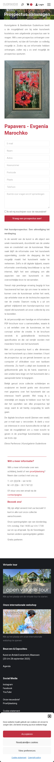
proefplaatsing (37, 471)
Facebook (7, 688)
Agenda (6, 666)
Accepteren (27, 734)
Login (41, 4)
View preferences (27, 750)
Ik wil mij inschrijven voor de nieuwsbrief (26, 211)
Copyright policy (34, 758)
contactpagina (15, 494)
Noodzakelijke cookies (27, 742)
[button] (49, 716)
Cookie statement (19, 758)
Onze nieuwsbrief (11, 699)
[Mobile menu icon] (49, 4)
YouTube (7, 692)
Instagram (8, 684)
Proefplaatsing (10, 703)
